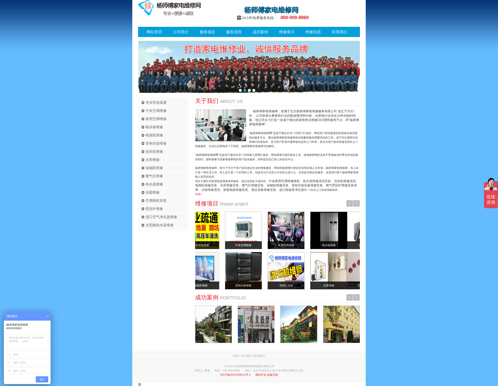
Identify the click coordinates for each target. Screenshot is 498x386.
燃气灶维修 (154, 176)
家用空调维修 (156, 119)
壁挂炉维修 (154, 209)
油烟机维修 (154, 168)
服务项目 (207, 32)
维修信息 (313, 32)
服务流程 (234, 32)
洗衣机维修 (154, 152)
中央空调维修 (156, 111)
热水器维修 (154, 184)
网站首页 (154, 32)
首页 (235, 355)
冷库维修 (153, 160)
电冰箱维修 (154, 127)
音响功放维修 (156, 143)
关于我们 (246, 355)
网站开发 (260, 374)
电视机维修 (154, 135)
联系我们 (339, 32)
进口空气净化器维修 (161, 217)
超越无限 (272, 374)
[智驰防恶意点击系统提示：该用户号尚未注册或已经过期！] (139, 384)
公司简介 (181, 32)
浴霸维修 (153, 192)
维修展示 (287, 32)
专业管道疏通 (156, 102)
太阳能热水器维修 (160, 225)
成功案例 (260, 32)
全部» (198, 194)
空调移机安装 (156, 201)
